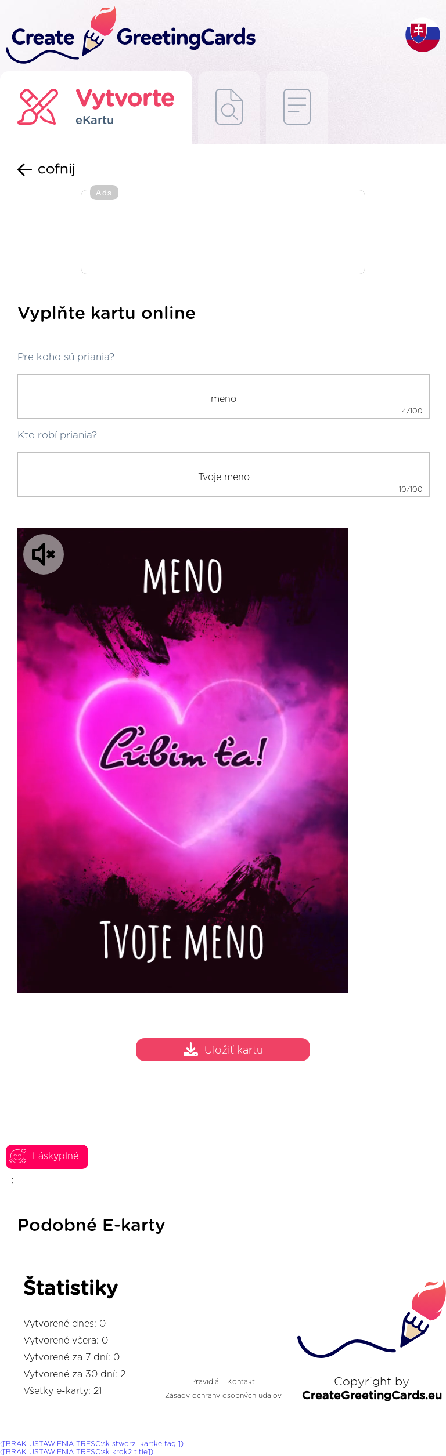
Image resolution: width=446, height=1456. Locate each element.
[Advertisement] (223, 233)
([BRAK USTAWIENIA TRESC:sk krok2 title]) (76, 1451)
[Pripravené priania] (229, 107)
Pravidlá (205, 1381)
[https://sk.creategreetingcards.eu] (202, 36)
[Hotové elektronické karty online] (297, 107)
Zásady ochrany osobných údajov (223, 1395)
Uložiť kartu (233, 1050)
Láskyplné (55, 1156)
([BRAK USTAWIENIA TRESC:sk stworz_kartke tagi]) (92, 1443)
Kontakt (241, 1381)
